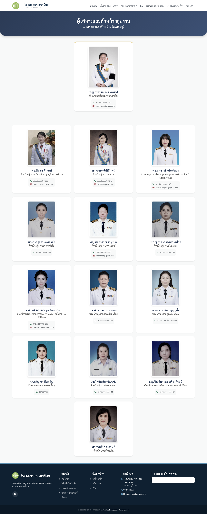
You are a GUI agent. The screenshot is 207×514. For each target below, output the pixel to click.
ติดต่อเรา (189, 6)
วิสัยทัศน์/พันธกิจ (69, 483)
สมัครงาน (97, 483)
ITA (141, 6)
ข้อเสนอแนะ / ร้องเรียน (155, 6)
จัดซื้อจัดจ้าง (98, 478)
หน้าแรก (93, 6)
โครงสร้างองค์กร (69, 488)
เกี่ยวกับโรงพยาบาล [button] (108, 6)
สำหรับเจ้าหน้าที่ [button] (174, 6)
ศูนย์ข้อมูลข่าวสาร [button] (128, 6)
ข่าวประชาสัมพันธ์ (70, 492)
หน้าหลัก (65, 478)
